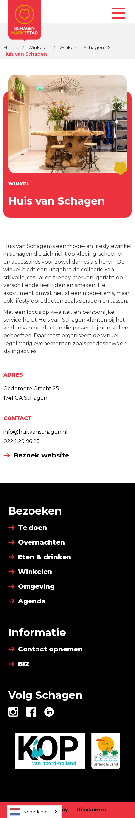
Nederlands (35, 811)
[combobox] (34, 811)
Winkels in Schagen (81, 47)
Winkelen (38, 47)
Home (10, 47)
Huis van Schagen (25, 54)
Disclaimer (91, 810)
